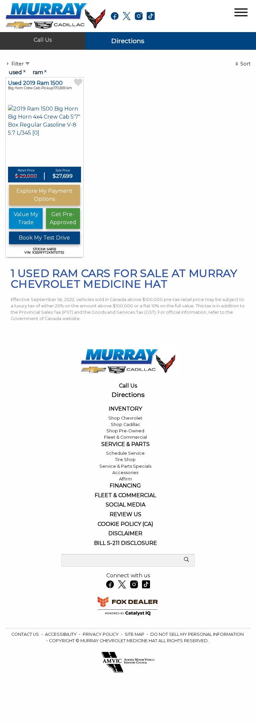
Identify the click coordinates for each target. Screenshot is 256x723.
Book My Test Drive (44, 238)
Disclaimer (125, 534)
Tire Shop (125, 459)
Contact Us (25, 634)
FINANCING (125, 486)
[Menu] (241, 13)
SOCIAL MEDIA (125, 505)
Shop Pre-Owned (125, 430)
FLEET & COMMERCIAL (125, 495)
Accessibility (61, 634)
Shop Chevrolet (125, 418)
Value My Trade (26, 218)
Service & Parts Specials (125, 466)
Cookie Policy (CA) (125, 524)
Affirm (125, 478)
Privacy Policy (101, 634)
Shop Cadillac (125, 424)
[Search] (186, 560)
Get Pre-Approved (63, 218)
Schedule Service (125, 453)
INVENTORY (125, 409)
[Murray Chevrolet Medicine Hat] (55, 15)
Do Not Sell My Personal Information (197, 634)
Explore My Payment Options (44, 195)
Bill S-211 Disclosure (125, 543)
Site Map (135, 634)
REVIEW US (125, 515)
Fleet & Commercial (125, 437)
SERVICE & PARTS (125, 444)
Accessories (125, 472)
